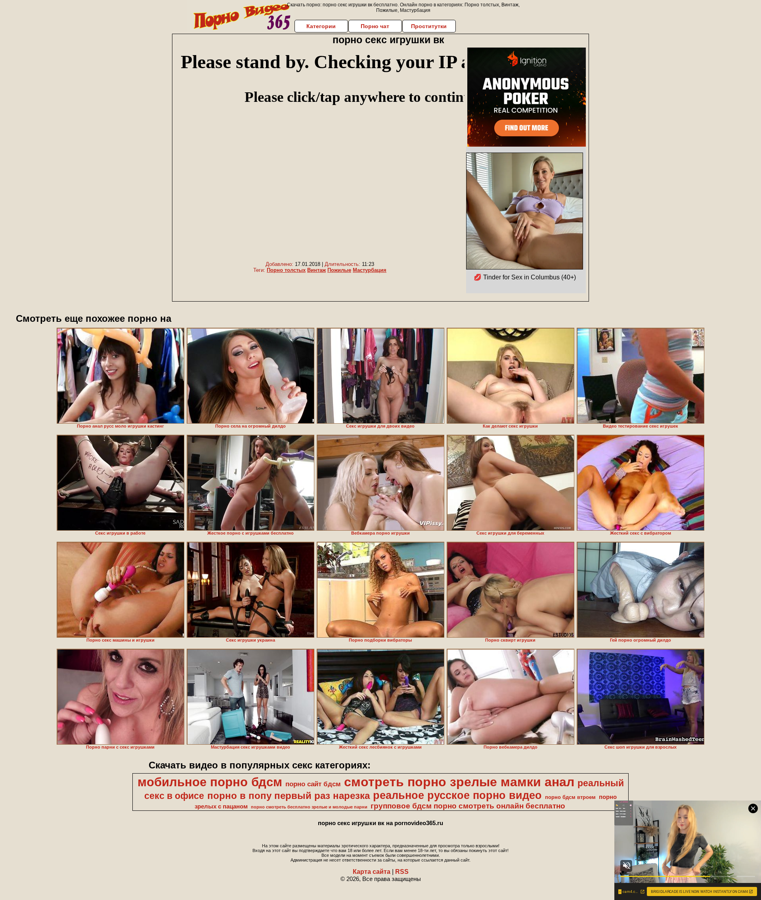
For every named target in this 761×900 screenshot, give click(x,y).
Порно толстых (286, 270)
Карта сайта (371, 871)
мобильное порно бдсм (210, 782)
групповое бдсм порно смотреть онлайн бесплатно (468, 806)
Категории (321, 26)
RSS (402, 871)
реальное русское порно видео (457, 795)
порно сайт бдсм (313, 784)
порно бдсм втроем (570, 797)
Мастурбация (369, 270)
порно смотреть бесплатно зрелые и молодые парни (309, 806)
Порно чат (375, 26)
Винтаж (316, 270)
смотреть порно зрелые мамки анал (459, 782)
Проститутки (429, 26)
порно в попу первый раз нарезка (288, 795)
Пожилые (339, 270)
